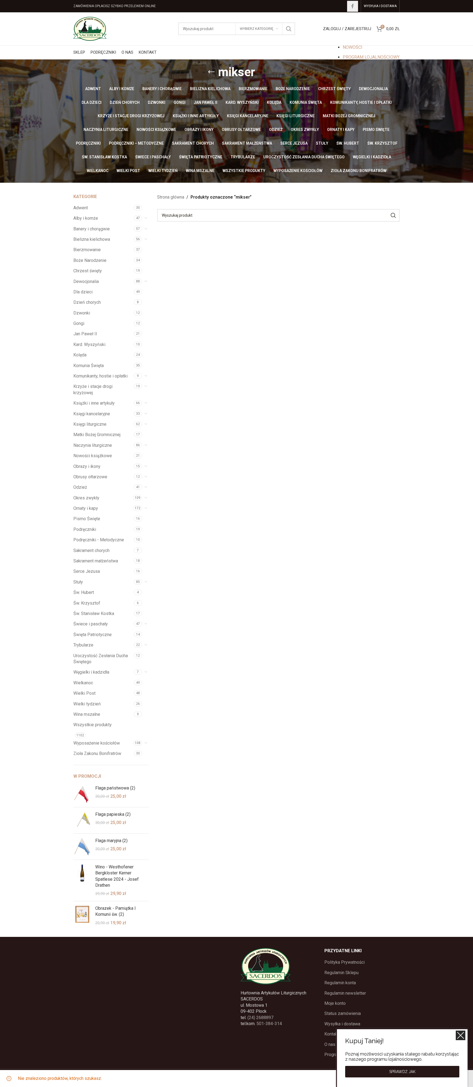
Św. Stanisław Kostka (93, 613)
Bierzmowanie (87, 249)
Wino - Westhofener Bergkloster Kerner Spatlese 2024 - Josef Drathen (117, 876)
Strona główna (170, 197)
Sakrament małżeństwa (95, 560)
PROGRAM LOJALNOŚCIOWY (371, 57)
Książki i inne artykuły (94, 403)
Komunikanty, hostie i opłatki (100, 376)
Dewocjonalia (86, 281)
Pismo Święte (86, 518)
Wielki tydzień (87, 703)
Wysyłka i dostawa (342, 1023)
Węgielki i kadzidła (91, 672)
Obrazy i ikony (86, 466)
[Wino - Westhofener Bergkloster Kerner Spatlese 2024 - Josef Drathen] (82, 880)
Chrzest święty (87, 270)
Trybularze (83, 645)
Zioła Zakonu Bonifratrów (97, 753)
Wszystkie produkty (92, 724)
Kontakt (331, 1034)
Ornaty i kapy (85, 508)
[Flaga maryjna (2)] (82, 847)
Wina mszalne (86, 714)
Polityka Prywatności (344, 962)
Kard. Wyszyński (89, 344)
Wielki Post (84, 693)
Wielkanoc (83, 682)
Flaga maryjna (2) (111, 840)
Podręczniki (84, 529)
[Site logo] (89, 28)
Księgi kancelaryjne (91, 413)
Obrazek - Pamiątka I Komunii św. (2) (115, 911)
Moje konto (335, 1003)
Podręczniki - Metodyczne (98, 539)
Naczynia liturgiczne (92, 445)
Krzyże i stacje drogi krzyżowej (93, 389)
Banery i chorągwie (91, 228)
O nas (329, 1044)
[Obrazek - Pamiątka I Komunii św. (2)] (82, 915)
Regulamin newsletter (345, 993)
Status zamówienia (342, 1013)
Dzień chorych (87, 302)
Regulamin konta (340, 982)
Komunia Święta (88, 365)
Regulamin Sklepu (341, 972)
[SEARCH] (288, 28)
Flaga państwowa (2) (115, 788)
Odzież (80, 487)
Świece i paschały (90, 624)
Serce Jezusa (86, 571)
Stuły (78, 582)
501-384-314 (269, 1023)
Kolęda (79, 354)
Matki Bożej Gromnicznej (96, 434)
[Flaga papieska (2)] (82, 820)
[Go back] (211, 72)
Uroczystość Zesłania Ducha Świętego (100, 658)
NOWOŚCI (352, 47)
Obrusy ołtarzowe (90, 476)
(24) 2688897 (260, 1017)
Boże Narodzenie (89, 260)
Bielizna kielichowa (91, 239)
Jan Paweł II (85, 333)
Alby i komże (85, 218)
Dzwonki (81, 313)
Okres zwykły (86, 497)
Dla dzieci (83, 291)
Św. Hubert (83, 592)
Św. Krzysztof (86, 603)
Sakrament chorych (91, 550)
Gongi (78, 323)
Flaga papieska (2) (113, 814)
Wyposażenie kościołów (96, 743)
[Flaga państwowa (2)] (82, 794)
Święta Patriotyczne (92, 634)
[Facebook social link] (352, 6)
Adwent (80, 207)
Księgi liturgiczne (89, 424)
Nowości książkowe (92, 455)
